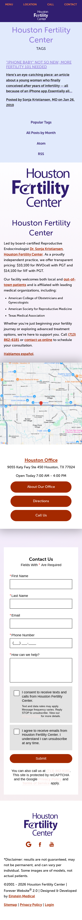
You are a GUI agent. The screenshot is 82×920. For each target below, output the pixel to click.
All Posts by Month (41, 133)
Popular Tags (41, 122)
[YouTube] (52, 844)
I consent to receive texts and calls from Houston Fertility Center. (44, 704)
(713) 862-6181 (58, 771)
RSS (41, 154)
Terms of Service (36, 783)
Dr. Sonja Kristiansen (46, 249)
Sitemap (10, 905)
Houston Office (41, 460)
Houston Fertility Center (23, 254)
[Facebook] (40, 844)
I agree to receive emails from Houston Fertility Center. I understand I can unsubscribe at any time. (44, 737)
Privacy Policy (31, 716)
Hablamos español (18, 354)
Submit (41, 758)
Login (49, 905)
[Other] (29, 844)
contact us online (38, 340)
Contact (70, 4)
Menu (9, 4)
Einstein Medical (22, 896)
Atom (41, 143)
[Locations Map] (41, 403)
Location (30, 4)
